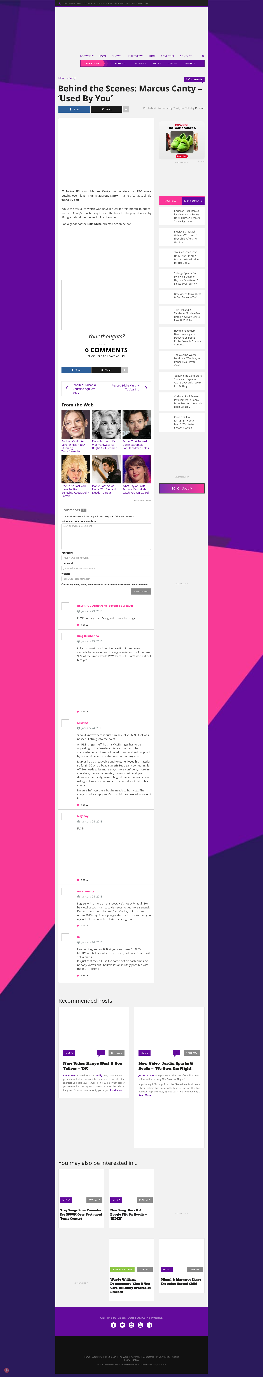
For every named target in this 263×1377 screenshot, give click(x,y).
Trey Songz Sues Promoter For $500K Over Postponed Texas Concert (81, 1214)
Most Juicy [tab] (170, 201)
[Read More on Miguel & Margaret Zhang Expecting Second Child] (182, 1252)
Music (69, 1052)
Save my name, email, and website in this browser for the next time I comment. (106, 584)
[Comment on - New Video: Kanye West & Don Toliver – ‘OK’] (182, 297)
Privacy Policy (163, 1356)
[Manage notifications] (6, 1370)
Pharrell (120, 63)
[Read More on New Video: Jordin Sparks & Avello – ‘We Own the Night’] (169, 1027)
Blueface (190, 63)
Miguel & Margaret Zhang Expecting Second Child (181, 1282)
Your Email (67, 563)
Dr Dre (157, 63)
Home (103, 56)
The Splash (110, 1356)
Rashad (200, 108)
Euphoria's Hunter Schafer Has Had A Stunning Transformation (73, 446)
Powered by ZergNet (142, 500)
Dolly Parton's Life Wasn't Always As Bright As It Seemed (104, 444)
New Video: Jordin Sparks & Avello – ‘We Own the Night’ (166, 1066)
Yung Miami (139, 63)
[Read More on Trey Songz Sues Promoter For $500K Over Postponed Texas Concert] (81, 1183)
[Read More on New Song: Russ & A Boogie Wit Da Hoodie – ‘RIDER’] (131, 1183)
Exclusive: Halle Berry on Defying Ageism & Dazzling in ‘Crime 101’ (106, 3)
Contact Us (148, 1356)
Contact (186, 56)
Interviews (135, 56)
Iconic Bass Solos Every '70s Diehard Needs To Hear (104, 489)
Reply (84, 624)
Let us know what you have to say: (79, 521)
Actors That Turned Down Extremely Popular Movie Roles (136, 444)
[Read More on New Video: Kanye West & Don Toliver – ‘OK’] (94, 1027)
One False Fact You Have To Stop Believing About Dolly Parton (75, 491)
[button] (202, 56)
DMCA (135, 1359)
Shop (152, 56)
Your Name (67, 552)
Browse (85, 56)
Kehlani (172, 63)
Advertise (168, 56)
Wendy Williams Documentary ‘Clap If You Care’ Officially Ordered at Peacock (130, 1286)
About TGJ (97, 1356)
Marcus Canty (67, 78)
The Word (123, 1356)
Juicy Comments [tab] (193, 201)
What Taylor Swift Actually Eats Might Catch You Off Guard (136, 489)
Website (65, 573)
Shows (116, 56)
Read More (116, 1090)
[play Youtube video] (106, 305)
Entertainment (122, 1269)
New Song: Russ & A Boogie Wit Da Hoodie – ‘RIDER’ (128, 1214)
